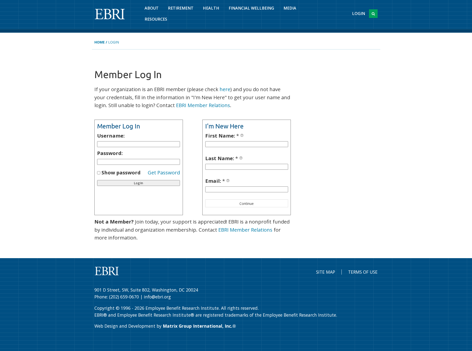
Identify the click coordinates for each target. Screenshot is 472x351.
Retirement (180, 8)
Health (211, 8)
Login (358, 13)
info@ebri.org (157, 297)
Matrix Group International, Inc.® (199, 326)
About (152, 8)
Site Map (325, 272)
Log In (138, 183)
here (225, 89)
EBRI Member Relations (203, 105)
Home (99, 42)
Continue (246, 203)
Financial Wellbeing (251, 8)
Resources (156, 19)
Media (289, 8)
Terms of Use (363, 272)
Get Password (164, 172)
